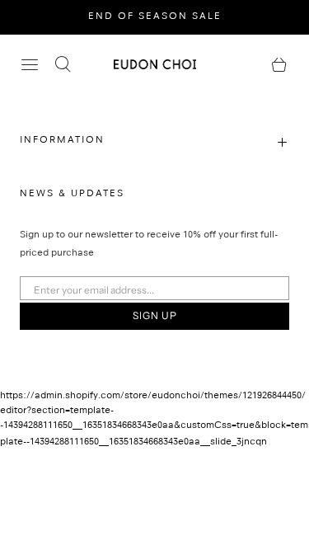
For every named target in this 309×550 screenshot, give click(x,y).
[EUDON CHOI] (155, 63)
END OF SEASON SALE (155, 17)
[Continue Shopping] (279, 64)
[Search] (62, 64)
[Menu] (29, 64)
